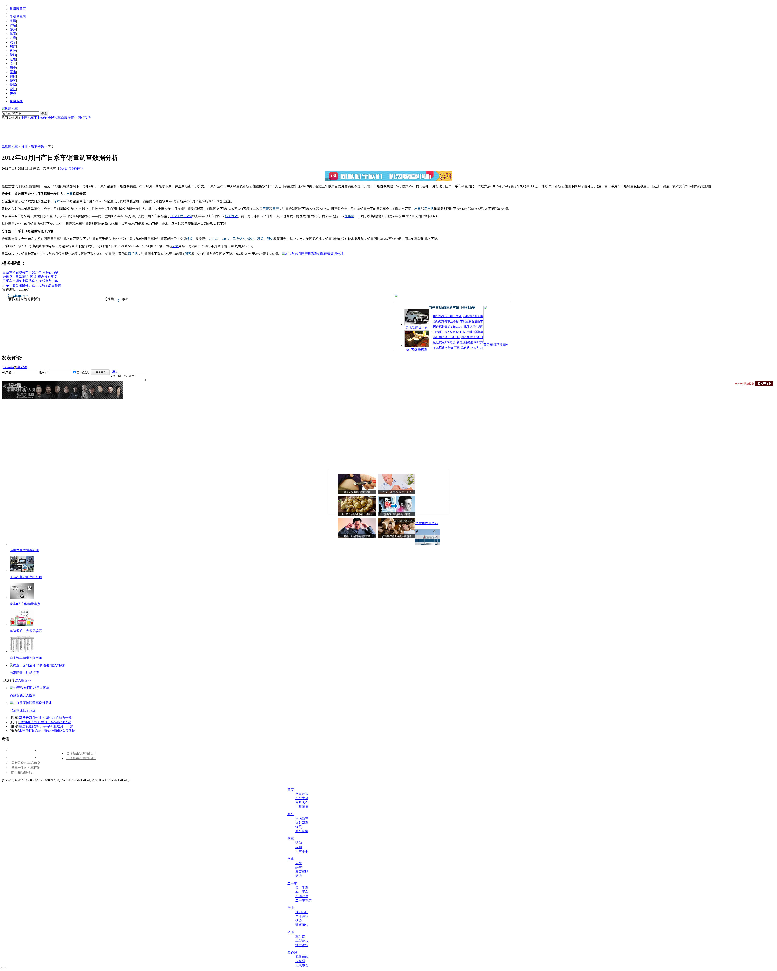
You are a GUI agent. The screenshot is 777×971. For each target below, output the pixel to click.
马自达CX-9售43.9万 (474, 347)
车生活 (300, 936)
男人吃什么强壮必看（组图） (357, 514)
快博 (13, 84)
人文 (298, 863)
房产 (13, 46)
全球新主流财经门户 (81, 753)
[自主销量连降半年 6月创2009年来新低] (22, 651)
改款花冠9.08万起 (444, 342)
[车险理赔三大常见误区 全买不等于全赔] (22, 624)
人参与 (65, 168)
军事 (13, 72)
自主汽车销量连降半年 (26, 658)
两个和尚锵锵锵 (22, 772)
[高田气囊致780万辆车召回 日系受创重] (427, 544)
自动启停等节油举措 (446, 321)
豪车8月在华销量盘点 (25, 604)
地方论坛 (301, 945)
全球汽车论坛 (57, 117)
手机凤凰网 (18, 16)
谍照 (298, 827)
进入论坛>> (23, 680)
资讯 (13, 21)
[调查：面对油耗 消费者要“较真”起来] (37, 665)
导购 (298, 847)
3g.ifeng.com (19, 295)
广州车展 (301, 806)
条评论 (77, 168)
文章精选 (301, 794)
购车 (290, 838)
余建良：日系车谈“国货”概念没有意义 (30, 276)
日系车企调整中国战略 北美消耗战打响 (30, 281)
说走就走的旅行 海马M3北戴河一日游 (46, 726)
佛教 (13, 93)
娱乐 (13, 29)
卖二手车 (301, 892)
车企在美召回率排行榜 (26, 577)
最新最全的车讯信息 (25, 763)
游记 (298, 876)
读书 (13, 59)
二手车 (292, 883)
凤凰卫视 (16, 101)
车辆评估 (301, 896)
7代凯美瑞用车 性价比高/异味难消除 (45, 722)
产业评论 (301, 916)
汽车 (13, 42)
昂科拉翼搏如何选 (478, 332)
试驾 (298, 843)
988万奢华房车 (416, 349)
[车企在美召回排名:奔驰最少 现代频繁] (22, 570)
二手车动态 (303, 900)
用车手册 (301, 851)
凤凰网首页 (18, 9)
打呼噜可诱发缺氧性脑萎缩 (396, 536)
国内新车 (301, 818)
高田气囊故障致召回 (24, 550)
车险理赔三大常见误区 (26, 631)
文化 (13, 63)
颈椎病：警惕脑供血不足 (396, 514)
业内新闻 (301, 912)
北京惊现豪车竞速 (23, 710)
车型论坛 (301, 941)
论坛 (13, 89)
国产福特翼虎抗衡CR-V (448, 326)
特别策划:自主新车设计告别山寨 (452, 307)
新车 (290, 814)
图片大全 (301, 802)
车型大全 (301, 798)
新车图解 (301, 831)
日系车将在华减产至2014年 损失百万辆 (30, 272)
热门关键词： (11, 117)
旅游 (13, 55)
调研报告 (37, 146)
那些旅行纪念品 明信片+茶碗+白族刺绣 (47, 730)
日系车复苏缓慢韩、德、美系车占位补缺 (32, 285)
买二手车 (301, 887)
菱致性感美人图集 (23, 695)
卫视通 (300, 961)
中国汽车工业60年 (34, 117)
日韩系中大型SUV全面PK (449, 332)
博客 (13, 80)
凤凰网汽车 (10, 146)
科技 (13, 50)
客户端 (292, 952)
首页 (290, 789)
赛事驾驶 (301, 871)
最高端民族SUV (416, 328)
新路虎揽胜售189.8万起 (471, 342)
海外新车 (301, 822)
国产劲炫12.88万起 (472, 337)
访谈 (298, 920)
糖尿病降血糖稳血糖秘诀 (357, 492)
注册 (115, 371)
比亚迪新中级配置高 (476, 326)
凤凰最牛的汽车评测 (25, 768)
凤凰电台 (301, 965)
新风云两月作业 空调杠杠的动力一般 (45, 717)
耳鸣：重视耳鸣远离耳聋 (357, 536)
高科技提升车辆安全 (475, 316)
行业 (24, 146)
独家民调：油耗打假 (24, 673)
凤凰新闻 (301, 957)
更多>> (433, 523)
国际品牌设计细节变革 (447, 316)
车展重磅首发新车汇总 (474, 321)
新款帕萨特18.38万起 (446, 337)
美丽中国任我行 (79, 117)
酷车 (298, 867)
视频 (13, 76)
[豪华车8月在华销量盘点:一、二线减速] (22, 597)
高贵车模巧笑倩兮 (495, 344)
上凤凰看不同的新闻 (81, 758)
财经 (13, 25)
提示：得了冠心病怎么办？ (396, 492)
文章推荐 (421, 523)
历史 (13, 67)
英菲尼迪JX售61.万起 (446, 347)
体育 (13, 33)
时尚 (13, 38)
